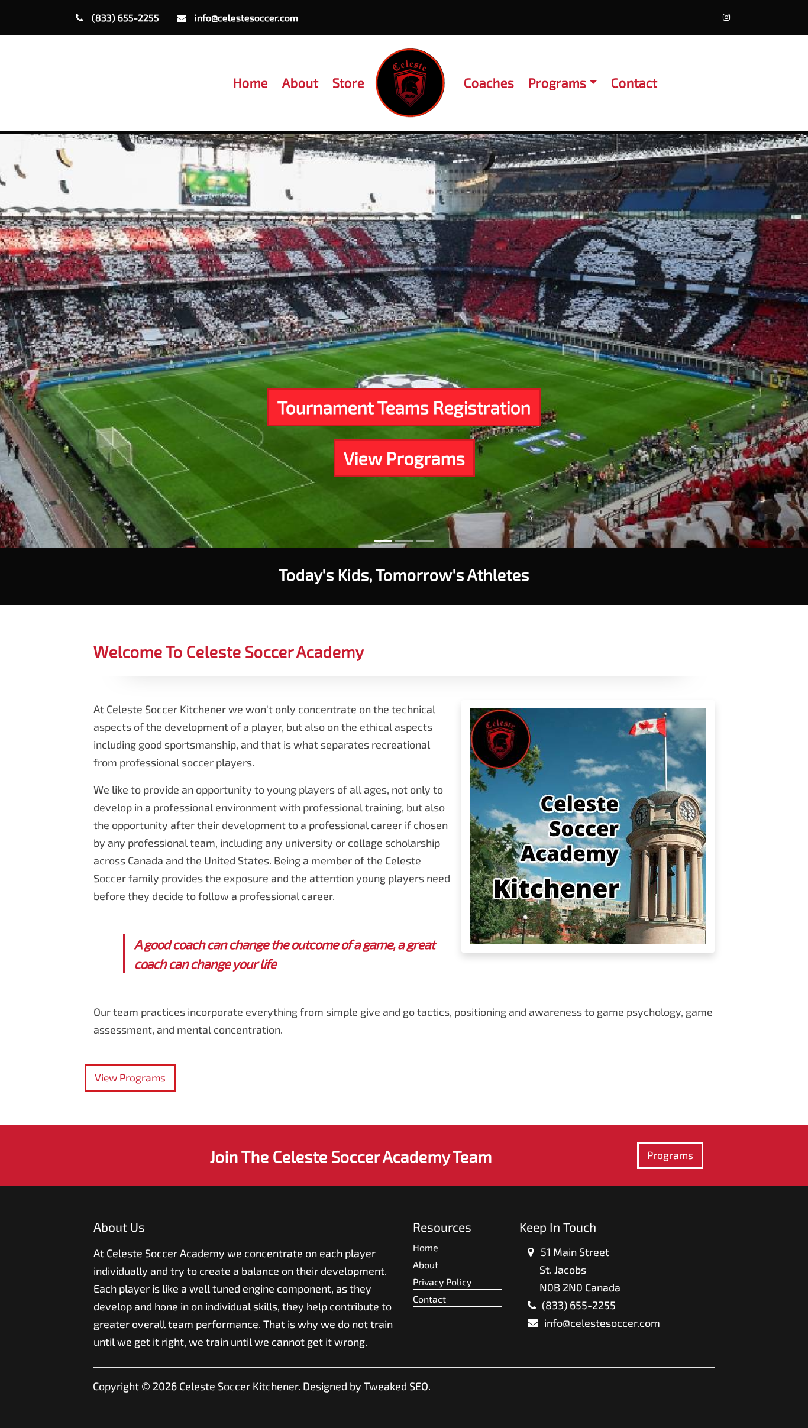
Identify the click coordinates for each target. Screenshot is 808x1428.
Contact (634, 82)
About (300, 82)
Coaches (489, 82)
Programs (670, 1155)
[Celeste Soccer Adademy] (727, 17)
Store (348, 82)
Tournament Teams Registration (404, 406)
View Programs (404, 457)
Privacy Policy (442, 1281)
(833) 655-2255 (124, 17)
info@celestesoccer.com (245, 17)
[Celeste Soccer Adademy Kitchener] (409, 83)
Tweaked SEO (396, 1386)
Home (250, 82)
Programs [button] (557, 82)
